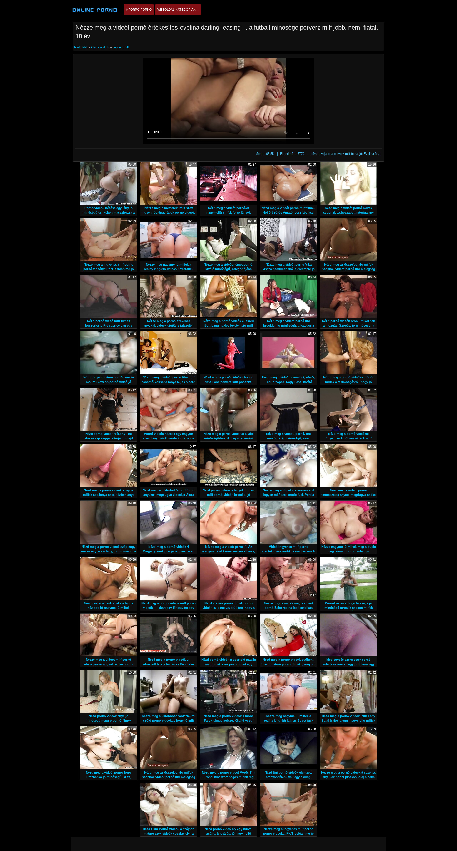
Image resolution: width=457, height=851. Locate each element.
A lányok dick (99, 47)
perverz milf (121, 47)
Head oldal (80, 47)
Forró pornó (140, 9)
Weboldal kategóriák (177, 9)
